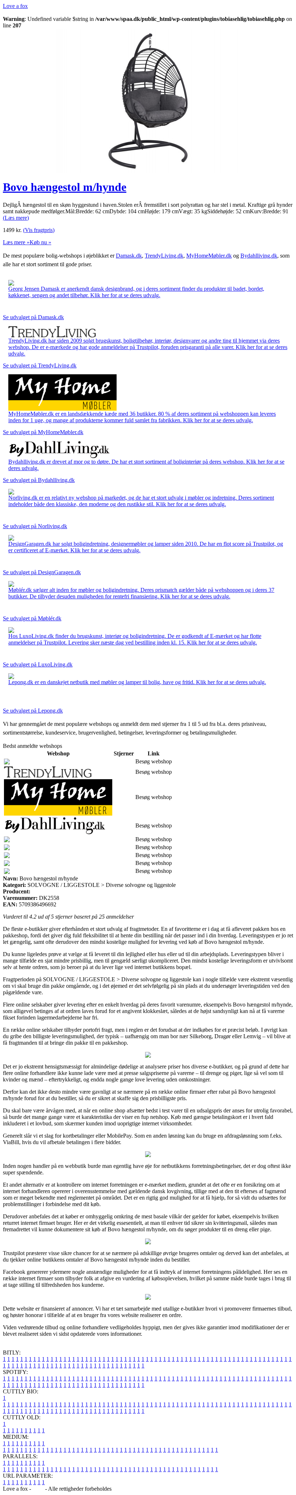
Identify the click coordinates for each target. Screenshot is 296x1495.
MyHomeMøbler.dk (209, 256)
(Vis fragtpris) (39, 230)
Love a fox (15, 6)
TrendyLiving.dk (164, 256)
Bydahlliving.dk (258, 256)
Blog (38, 1489)
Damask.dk (129, 256)
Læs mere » (16, 242)
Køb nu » (40, 242)
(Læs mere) (16, 218)
